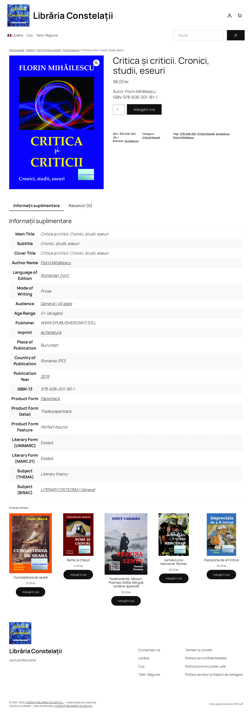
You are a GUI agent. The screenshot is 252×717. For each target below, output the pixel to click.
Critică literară (71, 50)
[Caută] (236, 35)
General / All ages (56, 303)
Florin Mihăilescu (183, 137)
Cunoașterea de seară (31, 577)
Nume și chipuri (78, 560)
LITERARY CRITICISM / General (68, 489)
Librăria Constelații (73, 15)
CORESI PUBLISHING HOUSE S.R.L (74, 706)
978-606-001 (188, 134)
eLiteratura (222, 134)
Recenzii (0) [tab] (80, 205)
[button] (96, 63)
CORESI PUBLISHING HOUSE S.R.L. (44, 702)
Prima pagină (16, 50)
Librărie (30, 50)
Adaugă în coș (144, 109)
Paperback (50, 398)
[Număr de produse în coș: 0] (239, 16)
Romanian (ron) (55, 275)
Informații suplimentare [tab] (36, 205)
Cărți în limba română (49, 50)
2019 (45, 376)
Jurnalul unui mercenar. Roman (173, 562)
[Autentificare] (229, 16)
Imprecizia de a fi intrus (221, 560)
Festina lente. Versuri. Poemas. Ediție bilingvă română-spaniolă (126, 582)
